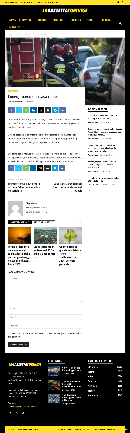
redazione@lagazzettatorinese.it (22, 406)
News (12, 20)
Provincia (92, 386)
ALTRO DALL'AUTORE (43, 222)
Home (10, 34)
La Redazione (11, 2)
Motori (91, 390)
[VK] (62, 110)
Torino (42, 20)
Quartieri (92, 381)
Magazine (15, 27)
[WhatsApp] (26, 110)
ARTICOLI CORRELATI (19, 222)
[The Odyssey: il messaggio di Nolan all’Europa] (54, 398)
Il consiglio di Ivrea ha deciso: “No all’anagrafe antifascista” (102, 117)
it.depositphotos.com (104, 429)
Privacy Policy (26, 2)
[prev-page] (76, 222)
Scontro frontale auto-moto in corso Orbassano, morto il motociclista (24, 187)
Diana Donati (16, 101)
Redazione (93, 122)
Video (91, 376)
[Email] (41, 110)
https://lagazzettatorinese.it (36, 208)
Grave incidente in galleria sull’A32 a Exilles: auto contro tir (44, 252)
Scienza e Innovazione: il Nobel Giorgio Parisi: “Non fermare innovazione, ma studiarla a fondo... (105, 132)
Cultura (106, 20)
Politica (76, 20)
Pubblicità (41, 2)
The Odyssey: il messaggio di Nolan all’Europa (71, 397)
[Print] (48, 110)
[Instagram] (118, 2)
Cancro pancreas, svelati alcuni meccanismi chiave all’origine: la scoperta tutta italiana (102, 148)
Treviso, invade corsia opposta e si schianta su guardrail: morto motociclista (103, 164)
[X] (122, 2)
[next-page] (80, 222)
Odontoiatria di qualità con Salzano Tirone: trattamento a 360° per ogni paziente (70, 255)
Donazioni (53, 2)
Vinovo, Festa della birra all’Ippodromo (71, 369)
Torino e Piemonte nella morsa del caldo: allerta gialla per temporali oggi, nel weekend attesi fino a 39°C (19, 255)
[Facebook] (113, 2)
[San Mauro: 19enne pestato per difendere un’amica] (54, 385)
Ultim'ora (93, 367)
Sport (91, 20)
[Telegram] (55, 110)
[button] (120, 23)
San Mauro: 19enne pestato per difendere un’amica (71, 384)
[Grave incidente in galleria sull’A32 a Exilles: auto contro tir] (45, 235)
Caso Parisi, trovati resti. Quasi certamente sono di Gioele (67, 187)
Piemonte (59, 20)
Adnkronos (93, 138)
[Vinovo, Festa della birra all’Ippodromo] (54, 371)
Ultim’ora (25, 20)
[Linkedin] (33, 110)
